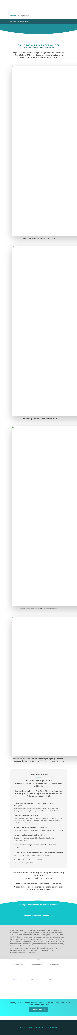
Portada (13, 16)
